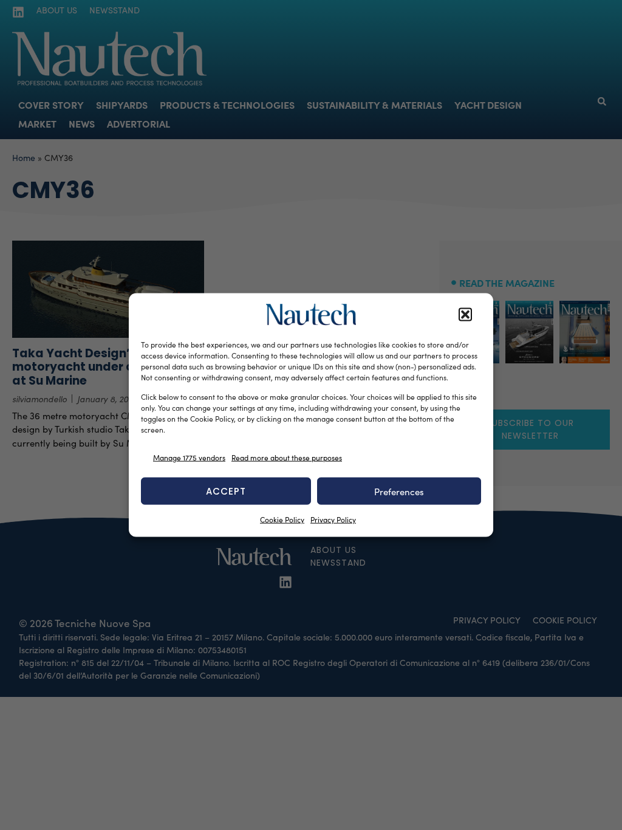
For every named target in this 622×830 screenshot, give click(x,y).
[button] (465, 315)
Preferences (399, 491)
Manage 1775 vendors (189, 457)
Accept (226, 490)
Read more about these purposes (286, 457)
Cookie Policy (282, 519)
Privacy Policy (333, 519)
